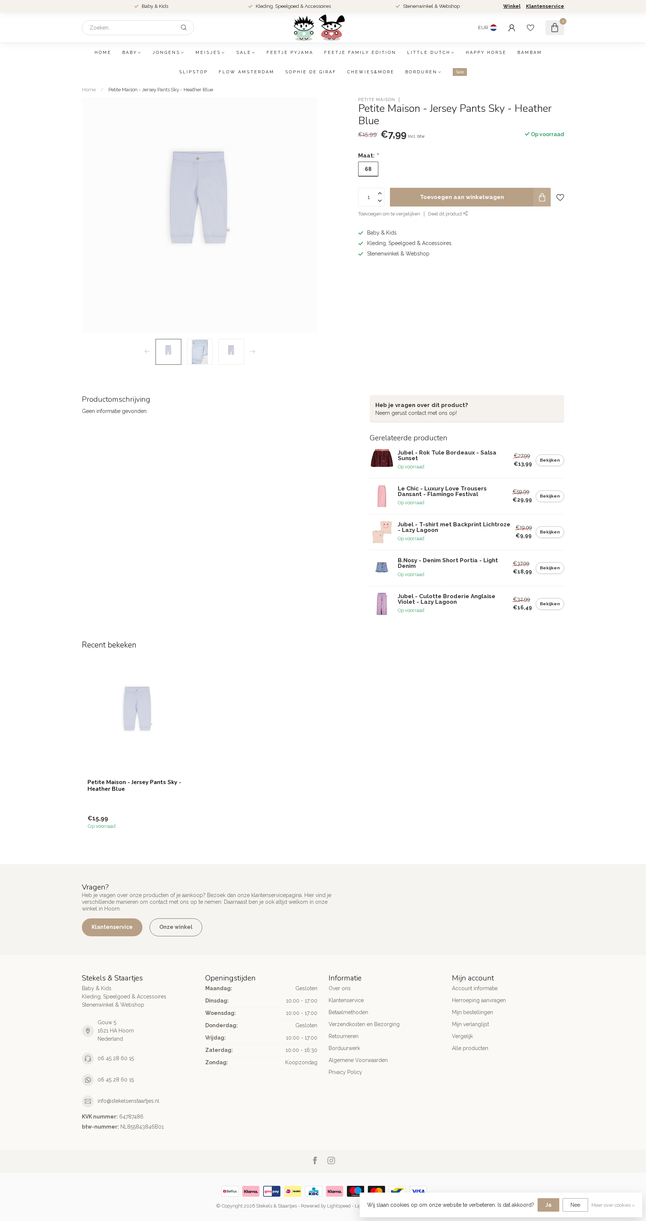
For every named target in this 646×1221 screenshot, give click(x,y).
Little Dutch (428, 52)
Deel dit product (445, 214)
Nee (575, 1205)
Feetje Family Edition (360, 52)
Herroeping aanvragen (479, 1000)
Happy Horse (486, 52)
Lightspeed (339, 1206)
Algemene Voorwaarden (358, 1060)
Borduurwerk (344, 1048)
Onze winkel (176, 927)
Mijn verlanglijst (470, 1024)
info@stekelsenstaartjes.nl (128, 1101)
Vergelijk (462, 1036)
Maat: (368, 155)
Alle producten (470, 1048)
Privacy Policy (345, 1072)
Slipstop (193, 72)
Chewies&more (370, 72)
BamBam (529, 52)
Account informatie (475, 988)
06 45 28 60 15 (116, 1058)
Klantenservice (545, 6)
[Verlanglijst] (530, 27)
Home (103, 52)
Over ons (340, 988)
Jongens (166, 52)
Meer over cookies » (613, 1205)
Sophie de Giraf (310, 72)
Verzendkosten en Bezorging (364, 1024)
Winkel (511, 6)
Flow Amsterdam (246, 72)
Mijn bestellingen (472, 1012)
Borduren (421, 72)
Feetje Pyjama (290, 52)
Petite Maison (376, 100)
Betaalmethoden (348, 1012)
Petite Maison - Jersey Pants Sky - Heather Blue (160, 89)
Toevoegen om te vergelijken (389, 214)
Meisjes (208, 52)
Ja (548, 1205)
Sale (243, 52)
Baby (129, 52)
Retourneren (344, 1036)
